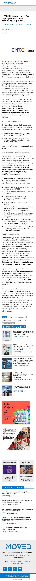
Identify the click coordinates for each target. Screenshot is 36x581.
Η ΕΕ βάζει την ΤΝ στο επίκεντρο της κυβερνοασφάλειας (14, 528)
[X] (8, 37)
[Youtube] (20, 569)
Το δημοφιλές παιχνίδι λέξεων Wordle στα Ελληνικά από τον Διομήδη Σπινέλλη (23, 332)
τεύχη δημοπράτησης (20, 320)
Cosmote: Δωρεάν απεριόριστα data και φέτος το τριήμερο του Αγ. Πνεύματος (23, 374)
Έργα (27, 24)
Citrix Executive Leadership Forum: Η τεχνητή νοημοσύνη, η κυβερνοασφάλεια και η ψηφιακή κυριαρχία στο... (23, 361)
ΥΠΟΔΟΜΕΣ (19, 24)
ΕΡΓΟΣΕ (10, 317)
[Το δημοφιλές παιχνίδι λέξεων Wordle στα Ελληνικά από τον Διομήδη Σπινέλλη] (7, 335)
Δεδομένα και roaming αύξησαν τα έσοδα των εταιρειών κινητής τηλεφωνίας (26, 478)
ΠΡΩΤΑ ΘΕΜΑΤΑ (9, 24)
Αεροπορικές (18, 390)
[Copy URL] (33, 37)
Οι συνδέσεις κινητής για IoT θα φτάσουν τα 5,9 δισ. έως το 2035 (17, 492)
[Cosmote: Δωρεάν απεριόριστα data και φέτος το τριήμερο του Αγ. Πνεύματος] (7, 377)
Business (17, 379)
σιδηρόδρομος (7, 320)
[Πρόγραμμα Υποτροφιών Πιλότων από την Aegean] (7, 391)
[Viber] (29, 37)
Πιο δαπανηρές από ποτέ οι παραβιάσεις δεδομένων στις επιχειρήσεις (10, 478)
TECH (15, 336)
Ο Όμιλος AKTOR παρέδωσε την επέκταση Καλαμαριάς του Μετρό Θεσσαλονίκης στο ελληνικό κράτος (16, 519)
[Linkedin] (16, 37)
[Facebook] (4, 37)
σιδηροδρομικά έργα (20, 317)
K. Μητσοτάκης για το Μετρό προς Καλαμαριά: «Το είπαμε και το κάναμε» (18, 510)
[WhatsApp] (12, 37)
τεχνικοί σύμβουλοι (8, 323)
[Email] (21, 37)
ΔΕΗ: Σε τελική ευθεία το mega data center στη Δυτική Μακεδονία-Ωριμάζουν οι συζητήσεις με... (23, 347)
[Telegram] (25, 37)
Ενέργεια (17, 351)
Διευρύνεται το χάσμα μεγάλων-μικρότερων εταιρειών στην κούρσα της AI (17, 501)
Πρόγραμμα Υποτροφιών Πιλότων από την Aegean (21, 387)
